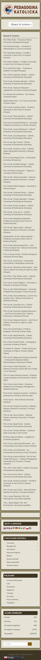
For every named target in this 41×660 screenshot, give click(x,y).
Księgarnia (10, 590)
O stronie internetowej (14, 580)
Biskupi (9, 556)
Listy (8, 583)
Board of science (11, 36)
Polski (10, 657)
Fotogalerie (11, 603)
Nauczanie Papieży (13, 552)
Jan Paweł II (11, 549)
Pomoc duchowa (12, 599)
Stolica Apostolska (13, 562)
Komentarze (11, 587)
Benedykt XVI (11, 546)
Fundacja (10, 593)
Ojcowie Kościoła (12, 559)
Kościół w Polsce (12, 565)
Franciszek (10, 543)
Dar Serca (10, 596)
